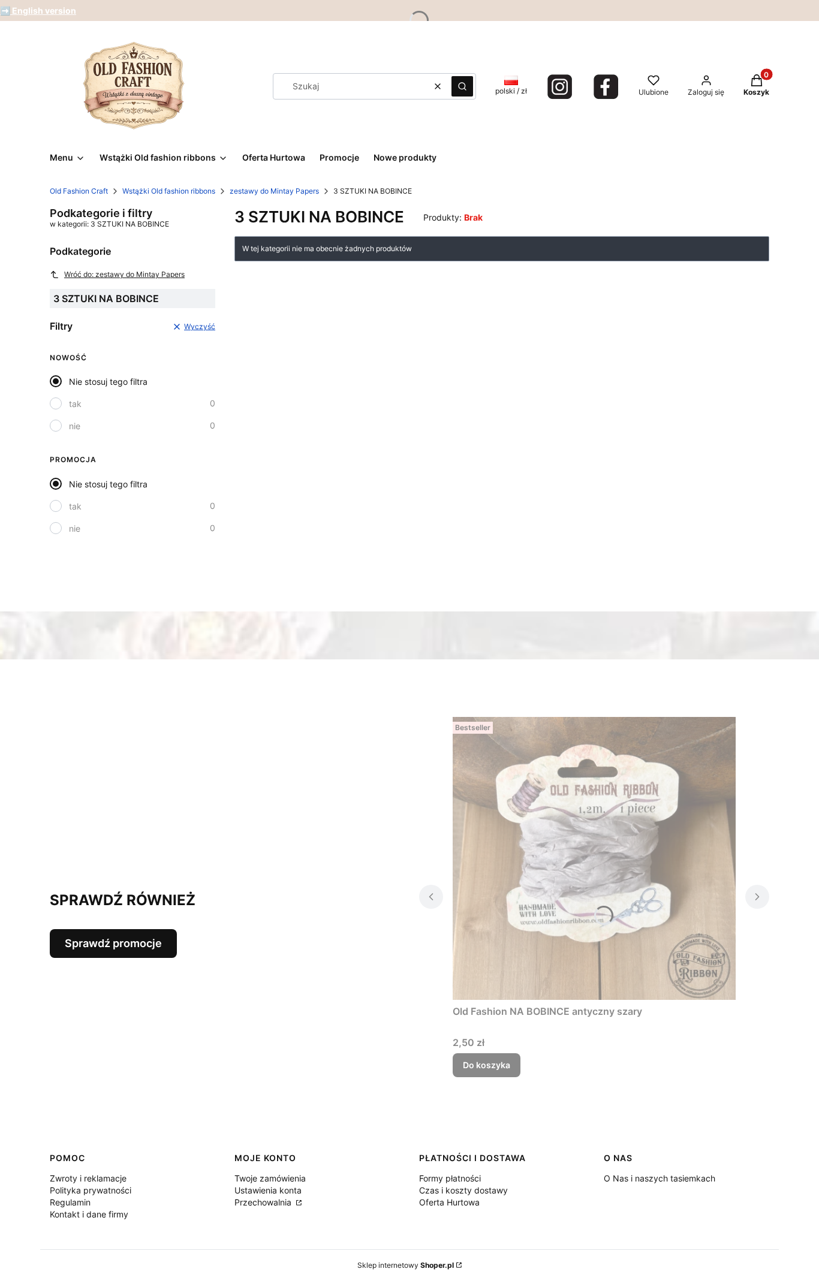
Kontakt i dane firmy (89, 1214)
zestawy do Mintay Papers (274, 190)
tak (75, 404)
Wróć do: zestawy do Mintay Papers (124, 274)
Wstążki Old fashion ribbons (168, 190)
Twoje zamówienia (270, 1178)
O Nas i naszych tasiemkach (659, 1178)
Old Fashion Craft (79, 190)
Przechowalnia (264, 1202)
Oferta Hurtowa (449, 1202)
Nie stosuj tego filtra (108, 381)
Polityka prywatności (90, 1190)
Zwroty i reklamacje (88, 1178)
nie (74, 426)
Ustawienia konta (268, 1190)
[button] (462, 86)
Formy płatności (450, 1178)
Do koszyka (486, 1065)
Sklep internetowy (405, 1265)
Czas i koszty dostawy (463, 1190)
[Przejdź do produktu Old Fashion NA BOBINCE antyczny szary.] (594, 858)
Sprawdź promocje (113, 943)
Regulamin (70, 1202)
